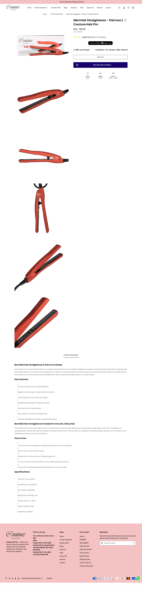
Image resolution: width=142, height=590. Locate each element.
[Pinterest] (6, 578)
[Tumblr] (15, 578)
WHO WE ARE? (85, 546)
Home (29, 8)
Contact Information (86, 566)
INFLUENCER (84, 543)
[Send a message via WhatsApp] (138, 578)
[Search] (119, 8)
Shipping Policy (85, 559)
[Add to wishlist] (125, 20)
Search (82, 536)
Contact (108, 8)
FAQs (82, 8)
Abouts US (90, 8)
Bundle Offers (56, 8)
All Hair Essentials (40, 8)
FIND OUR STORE (86, 549)
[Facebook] (9, 578)
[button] (133, 8)
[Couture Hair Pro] (13, 8)
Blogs (66, 8)
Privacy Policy (84, 553)
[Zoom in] (65, 22)
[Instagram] (12, 578)
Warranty (74, 8)
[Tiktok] (18, 578)
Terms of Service (85, 563)
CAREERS (83, 540)
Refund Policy (84, 556)
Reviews (99, 8)
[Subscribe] (133, 543)
